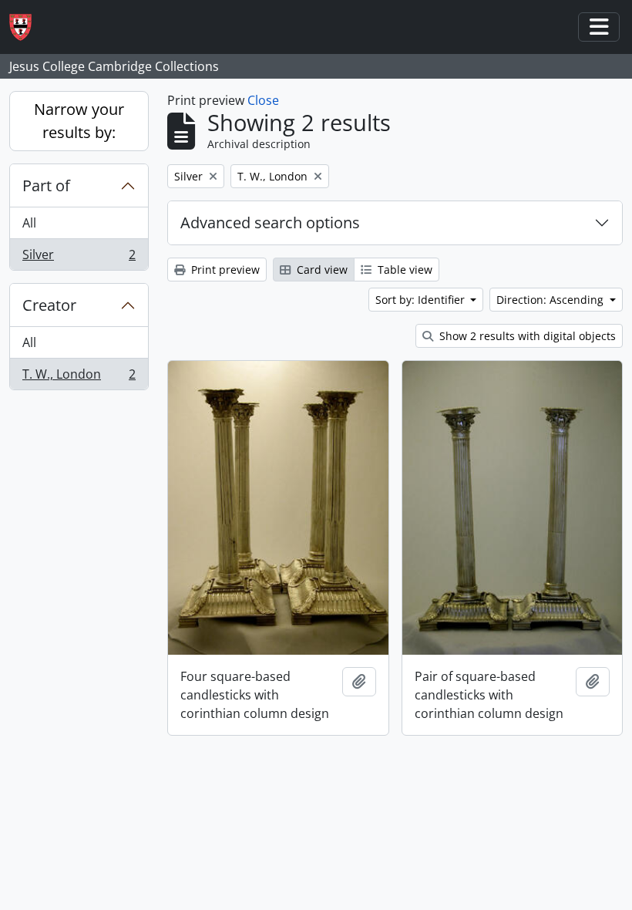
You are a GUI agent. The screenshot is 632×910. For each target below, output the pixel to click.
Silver (79, 258)
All (29, 222)
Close (263, 100)
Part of (46, 185)
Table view (403, 269)
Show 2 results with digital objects (526, 336)
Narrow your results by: (79, 121)
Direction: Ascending (551, 299)
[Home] (26, 27)
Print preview (224, 269)
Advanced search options (270, 222)
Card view (321, 269)
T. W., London (79, 377)
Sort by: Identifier (421, 299)
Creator (49, 305)
